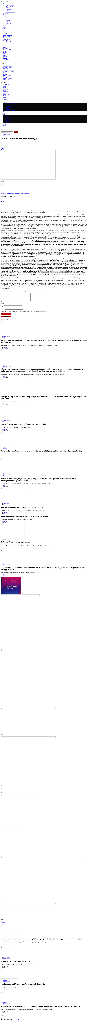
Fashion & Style (7, 49)
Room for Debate (7, 78)
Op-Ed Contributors (8, 71)
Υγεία (4, 16)
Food (4, 51)
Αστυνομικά (9, 9)
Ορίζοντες (3, 201)
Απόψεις (5, 25)
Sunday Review (7, 75)
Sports (5, 58)
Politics (5, 55)
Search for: (3, 130)
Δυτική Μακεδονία (10, 12)
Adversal (16, 1019)
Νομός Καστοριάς (10, 5)
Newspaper (6, 94)
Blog (4, 87)
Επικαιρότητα (6, 13)
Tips (7, 17)
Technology (6, 59)
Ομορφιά (8, 18)
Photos (5, 95)
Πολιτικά (5, 448)
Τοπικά (5, 3)
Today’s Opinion (7, 66)
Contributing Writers (8, 70)
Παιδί (7, 21)
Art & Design (6, 84)
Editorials (5, 68)
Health (5, 52)
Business (5, 89)
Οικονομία (5, 14)
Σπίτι (7, 24)
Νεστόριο (8, 10)
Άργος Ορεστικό (9, 6)
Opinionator (6, 72)
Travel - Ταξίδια (6, 957)
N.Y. (4, 93)
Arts (4, 47)
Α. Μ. (4, 574)
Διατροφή (8, 20)
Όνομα (2, 303)
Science (5, 56)
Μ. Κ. (4, 403)
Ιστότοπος (3, 308)
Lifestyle (5, 54)
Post (4, 97)
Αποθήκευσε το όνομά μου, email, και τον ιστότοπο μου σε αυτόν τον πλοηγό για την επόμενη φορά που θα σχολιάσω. (25, 311)
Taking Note (6, 77)
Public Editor (6, 79)
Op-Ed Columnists (8, 67)
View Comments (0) (5, 316)
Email (2, 306)
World (4, 86)
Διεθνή (4, 27)
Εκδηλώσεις (9, 7)
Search (15, 132)
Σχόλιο (2, 301)
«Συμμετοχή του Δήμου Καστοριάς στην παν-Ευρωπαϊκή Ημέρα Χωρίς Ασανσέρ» (15, 193)
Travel (4, 60)
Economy (5, 48)
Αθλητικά (5, 980)
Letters (5, 74)
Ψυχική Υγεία (9, 23)
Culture (5, 90)
